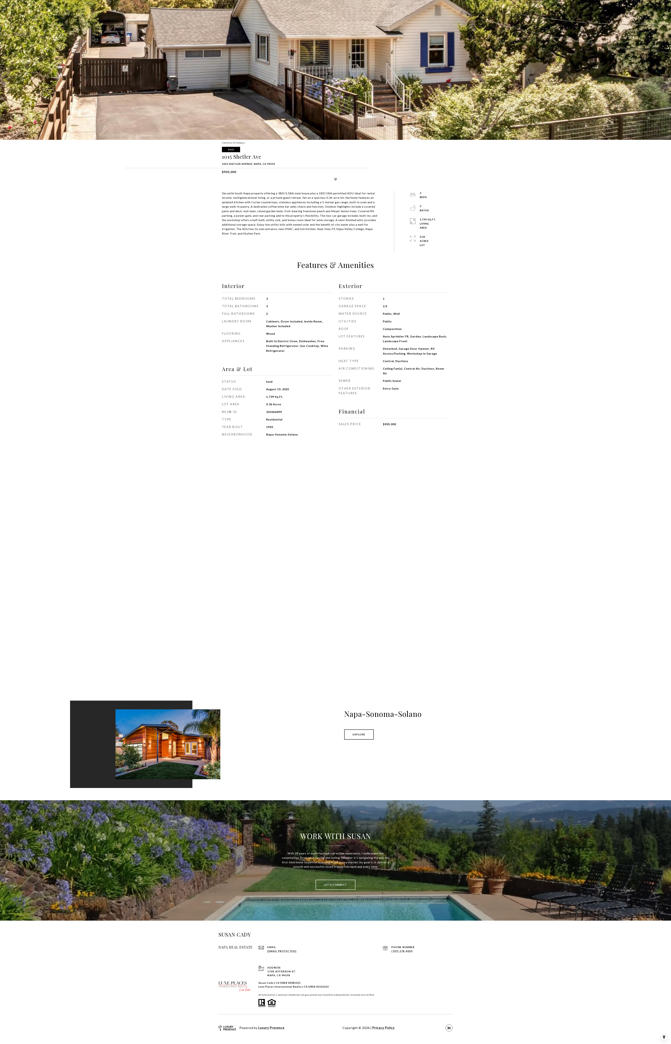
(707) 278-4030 (401, 951)
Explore (359, 734)
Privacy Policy (383, 1028)
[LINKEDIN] (449, 1027)
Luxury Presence (271, 1028)
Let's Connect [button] (335, 884)
